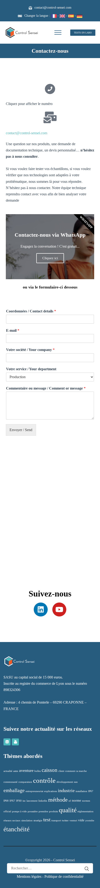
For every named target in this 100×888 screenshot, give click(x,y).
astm (15, 771)
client (61, 771)
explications (50, 791)
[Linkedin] (41, 609)
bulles (37, 771)
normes (86, 801)
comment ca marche (76, 771)
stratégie (37, 820)
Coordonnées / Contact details (31, 311)
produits (53, 811)
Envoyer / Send (21, 430)
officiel (7, 811)
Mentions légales (29, 876)
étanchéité (16, 829)
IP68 (6, 801)
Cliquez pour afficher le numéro (29, 104)
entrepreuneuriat (34, 791)
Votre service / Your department (31, 369)
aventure (26, 770)
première (43, 811)
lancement (32, 801)
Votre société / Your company (30, 350)
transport (56, 820)
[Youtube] (59, 609)
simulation (27, 820)
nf (70, 801)
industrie (66, 790)
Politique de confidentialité (63, 876)
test (46, 819)
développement (65, 782)
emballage (14, 790)
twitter (65, 820)
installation (81, 791)
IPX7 (12, 801)
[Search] (84, 869)
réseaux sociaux (11, 820)
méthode (58, 799)
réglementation (85, 811)
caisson (49, 770)
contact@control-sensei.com (52, 7)
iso (24, 801)
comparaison (25, 782)
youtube (89, 820)
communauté (10, 782)
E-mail (12, 330)
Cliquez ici (50, 258)
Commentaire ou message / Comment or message (46, 388)
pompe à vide (19, 811)
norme (76, 800)
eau (76, 782)
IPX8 (19, 801)
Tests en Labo (83, 32)
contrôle (44, 780)
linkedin (42, 801)
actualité (7, 771)
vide (81, 820)
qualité (68, 810)
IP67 (90, 791)
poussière (33, 811)
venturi (73, 820)
